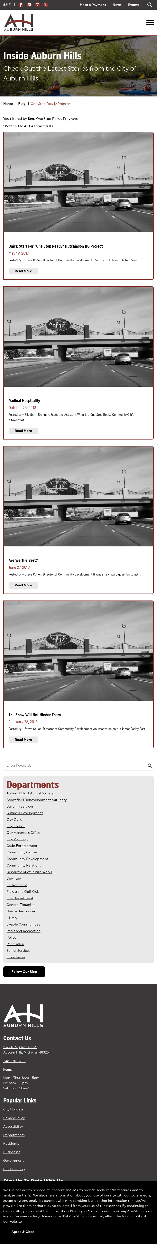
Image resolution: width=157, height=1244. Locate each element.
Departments (14, 1135)
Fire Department (20, 898)
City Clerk (14, 819)
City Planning (17, 839)
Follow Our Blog (24, 972)
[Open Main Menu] (150, 22)
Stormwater (16, 957)
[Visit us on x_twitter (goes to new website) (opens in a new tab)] (45, 4)
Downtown (15, 878)
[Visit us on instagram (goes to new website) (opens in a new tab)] (37, 4)
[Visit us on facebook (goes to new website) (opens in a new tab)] (20, 4)
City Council (16, 826)
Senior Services (18, 951)
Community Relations (24, 865)
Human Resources (21, 911)
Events (133, 5)
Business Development (25, 813)
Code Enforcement (22, 846)
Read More (23, 271)
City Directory (14, 1169)
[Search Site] (150, 5)
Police (11, 937)
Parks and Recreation (23, 931)
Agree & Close (22, 1232)
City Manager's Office (23, 833)
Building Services (20, 806)
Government (13, 1160)
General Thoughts (21, 905)
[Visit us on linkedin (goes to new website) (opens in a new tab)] (29, 4)
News (117, 5)
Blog (22, 104)
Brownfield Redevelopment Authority (37, 800)
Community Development (27, 859)
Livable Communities (23, 924)
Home (8, 104)
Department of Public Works (29, 872)
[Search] (150, 765)
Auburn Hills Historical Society (30, 793)
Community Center (22, 852)
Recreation (15, 944)
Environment (17, 885)
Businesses (11, 1152)
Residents (11, 1143)
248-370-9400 (14, 1061)
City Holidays (13, 1109)
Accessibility (13, 1126)
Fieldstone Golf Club (23, 892)
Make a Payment (93, 5)
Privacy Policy (14, 1118)
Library (12, 918)
